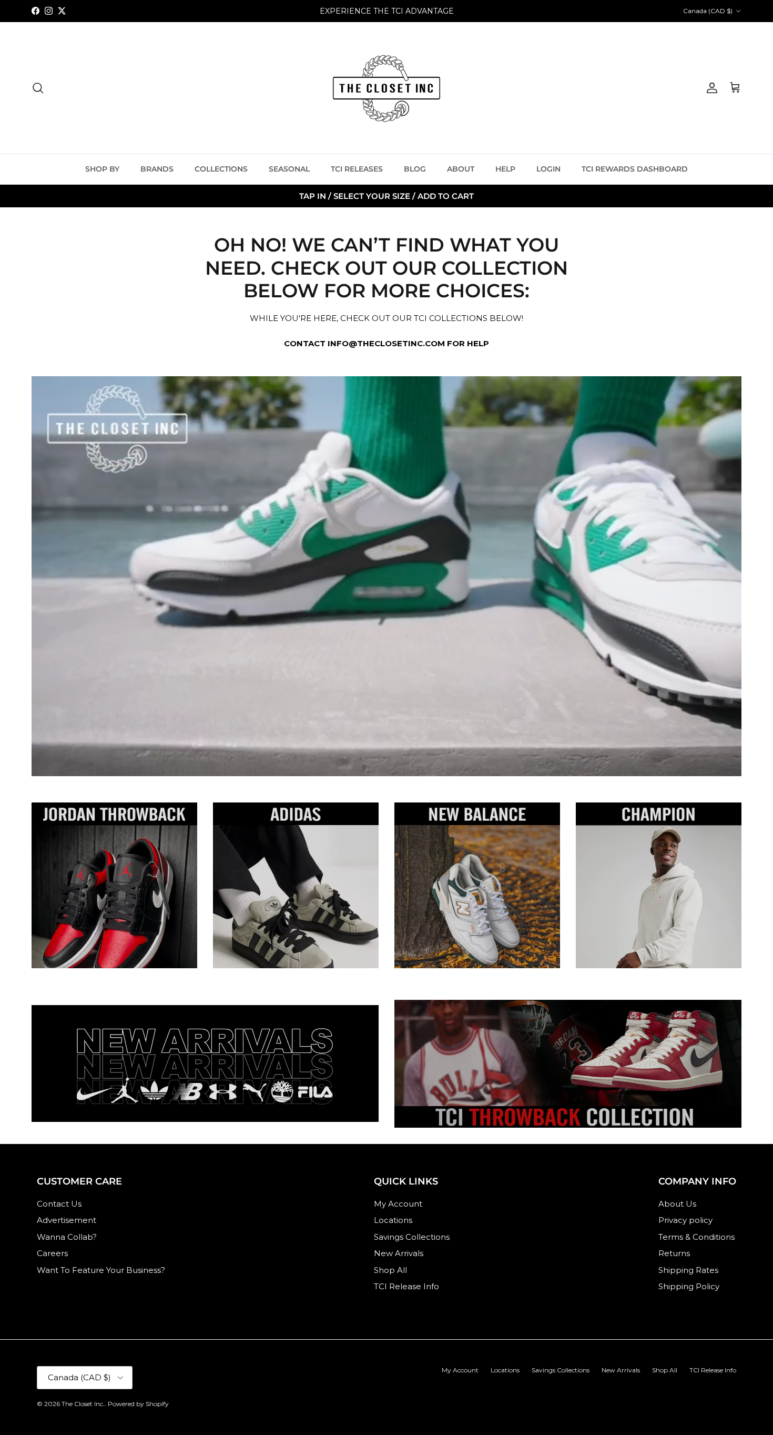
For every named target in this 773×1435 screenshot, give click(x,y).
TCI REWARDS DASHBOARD (635, 169)
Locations (393, 1220)
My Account (398, 1204)
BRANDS (157, 169)
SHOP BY (102, 169)
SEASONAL (289, 169)
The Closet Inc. (83, 1404)
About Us (677, 1204)
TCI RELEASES (357, 169)
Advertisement (66, 1220)
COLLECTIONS (221, 169)
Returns (674, 1253)
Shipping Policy (688, 1286)
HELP (505, 169)
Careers (52, 1253)
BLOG (415, 169)
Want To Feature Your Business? (101, 1270)
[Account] (709, 88)
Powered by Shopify (138, 1404)
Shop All (390, 1270)
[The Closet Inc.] (386, 88)
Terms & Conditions (696, 1237)
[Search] (38, 88)
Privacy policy (685, 1220)
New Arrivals (398, 1253)
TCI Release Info (406, 1286)
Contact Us (59, 1204)
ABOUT (460, 169)
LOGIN (548, 169)
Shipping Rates (688, 1270)
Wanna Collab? (67, 1237)
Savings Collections (412, 1237)
